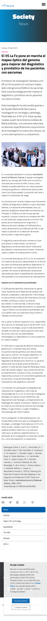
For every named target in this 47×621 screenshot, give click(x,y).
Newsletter (8, 526)
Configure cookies (21, 607)
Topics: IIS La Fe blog (12, 521)
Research (5, 52)
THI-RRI (6, 532)
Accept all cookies (20, 600)
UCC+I (6, 543)
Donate (6, 538)
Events (6, 515)
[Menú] (43, 4)
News (5, 509)
